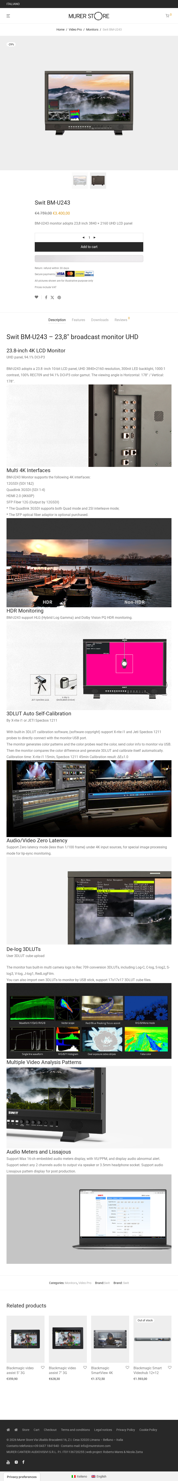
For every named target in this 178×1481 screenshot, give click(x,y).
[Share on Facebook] (46, 298)
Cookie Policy (148, 1430)
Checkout (50, 1430)
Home (60, 29)
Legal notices (103, 1430)
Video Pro (75, 29)
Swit (107, 1283)
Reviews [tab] (122, 319)
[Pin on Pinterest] (59, 298)
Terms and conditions (75, 1430)
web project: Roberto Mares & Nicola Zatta (114, 1452)
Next (171, 103)
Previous (7, 103)
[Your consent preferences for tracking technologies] (21, 1477)
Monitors (92, 29)
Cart (37, 1430)
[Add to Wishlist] (38, 297)
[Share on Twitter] (52, 298)
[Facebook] (23, 1462)
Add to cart (89, 247)
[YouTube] (8, 1462)
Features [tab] (78, 320)
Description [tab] (57, 320)
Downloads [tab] (100, 320)
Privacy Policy (125, 1430)
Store (25, 1430)
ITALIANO (13, 3)
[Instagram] (16, 1462)
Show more (12, 1379)
